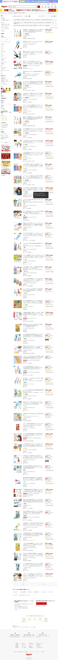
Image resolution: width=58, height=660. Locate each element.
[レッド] (5, 90)
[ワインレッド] (3, 90)
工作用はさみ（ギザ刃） (4, 80)
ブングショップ (26, 570)
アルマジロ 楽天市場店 (27, 208)
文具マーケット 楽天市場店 (28, 508)
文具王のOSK (26, 343)
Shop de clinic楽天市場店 (28, 78)
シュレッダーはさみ (4, 84)
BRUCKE (25, 230)
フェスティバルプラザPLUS (28, 375)
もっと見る (16, 609)
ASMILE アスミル (27, 496)
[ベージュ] (8, 88)
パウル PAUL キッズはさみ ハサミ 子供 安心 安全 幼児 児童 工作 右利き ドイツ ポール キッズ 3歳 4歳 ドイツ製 (33, 142)
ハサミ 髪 (15, 595)
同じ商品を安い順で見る (49, 86)
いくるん (25, 47)
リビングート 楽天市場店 (28, 363)
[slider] (10, 37)
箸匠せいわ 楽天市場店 (27, 420)
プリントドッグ (26, 410)
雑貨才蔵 (25, 297)
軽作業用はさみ (3, 78)
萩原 (1, 66)
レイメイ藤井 (3, 51)
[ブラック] (1, 88)
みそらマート (26, 580)
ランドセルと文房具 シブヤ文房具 (29, 90)
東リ (1, 71)
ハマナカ (2, 48)
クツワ (2, 47)
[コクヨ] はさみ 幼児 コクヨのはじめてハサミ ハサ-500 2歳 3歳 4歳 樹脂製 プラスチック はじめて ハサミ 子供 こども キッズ (33, 467)
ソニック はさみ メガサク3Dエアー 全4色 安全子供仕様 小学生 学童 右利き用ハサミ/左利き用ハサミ (33, 290)
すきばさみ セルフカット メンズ (24, 595)
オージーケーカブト (4, 62)
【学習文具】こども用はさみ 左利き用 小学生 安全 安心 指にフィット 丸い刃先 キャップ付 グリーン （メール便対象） (33, 524)
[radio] (1, 17)
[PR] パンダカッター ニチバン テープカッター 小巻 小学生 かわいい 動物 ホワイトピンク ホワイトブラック (33, 53)
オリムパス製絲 (3, 67)
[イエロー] (8, 90)
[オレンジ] (6, 90)
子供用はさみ (3, 77)
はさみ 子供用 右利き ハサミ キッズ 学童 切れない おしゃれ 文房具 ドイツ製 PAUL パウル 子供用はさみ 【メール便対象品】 (33, 302)
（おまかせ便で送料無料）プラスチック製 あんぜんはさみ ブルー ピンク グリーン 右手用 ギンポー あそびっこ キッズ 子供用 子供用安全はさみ (33, 280)
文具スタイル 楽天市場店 (28, 530)
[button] (54, 4)
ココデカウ (26, 430)
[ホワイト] (5, 88)
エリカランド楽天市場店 (28, 102)
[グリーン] (9, 90)
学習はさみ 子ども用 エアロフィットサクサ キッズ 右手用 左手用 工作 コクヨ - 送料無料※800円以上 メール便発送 (33, 224)
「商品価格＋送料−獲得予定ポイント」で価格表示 (20, 16)
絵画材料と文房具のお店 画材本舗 (29, 353)
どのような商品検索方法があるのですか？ (21, 606)
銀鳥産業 (2, 63)
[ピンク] (1, 90)
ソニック (2, 54)
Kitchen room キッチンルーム (28, 68)
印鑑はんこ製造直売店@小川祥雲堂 (29, 38)
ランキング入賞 (48, 438)
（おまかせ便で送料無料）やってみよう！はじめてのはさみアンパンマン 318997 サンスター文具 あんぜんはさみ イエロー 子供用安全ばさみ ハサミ (33, 545)
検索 (6, 41)
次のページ (45, 584)
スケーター (2, 55)
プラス (2, 56)
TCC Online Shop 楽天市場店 (28, 321)
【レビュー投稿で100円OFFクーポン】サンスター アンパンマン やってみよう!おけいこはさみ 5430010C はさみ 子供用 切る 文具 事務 (33, 425)
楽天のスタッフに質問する (41, 603)
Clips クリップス (26, 540)
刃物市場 (25, 486)
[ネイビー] (3, 91)
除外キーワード (3, 138)
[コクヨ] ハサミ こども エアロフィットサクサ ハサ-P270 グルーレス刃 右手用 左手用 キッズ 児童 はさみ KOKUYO (33, 403)
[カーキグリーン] (9, 88)
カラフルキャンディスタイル (5, 70)
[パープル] (5, 91)
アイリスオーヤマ (3, 58)
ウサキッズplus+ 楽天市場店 (28, 285)
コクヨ (2, 52)
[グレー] (3, 88)
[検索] (39, 7)
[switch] (10, 112)
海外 (4, 100)
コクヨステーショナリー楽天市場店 (29, 240)
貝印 (1, 50)
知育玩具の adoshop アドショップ (29, 196)
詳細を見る (47, 25)
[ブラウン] (6, 88)
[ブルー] (1, 91)
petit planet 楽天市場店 (27, 560)
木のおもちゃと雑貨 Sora (28, 149)
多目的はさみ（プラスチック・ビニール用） (5, 82)
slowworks (25, 309)
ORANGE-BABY (26, 220)
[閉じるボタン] (56, 20)
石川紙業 (2, 59)
